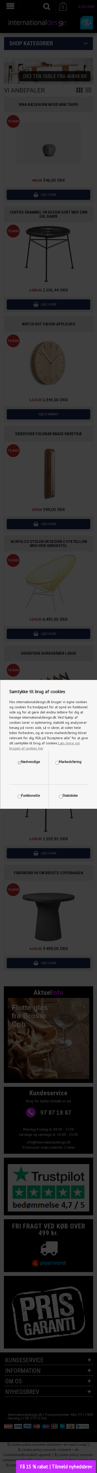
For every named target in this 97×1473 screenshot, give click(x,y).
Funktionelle (30, 795)
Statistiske (70, 795)
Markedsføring (70, 761)
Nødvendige (30, 761)
